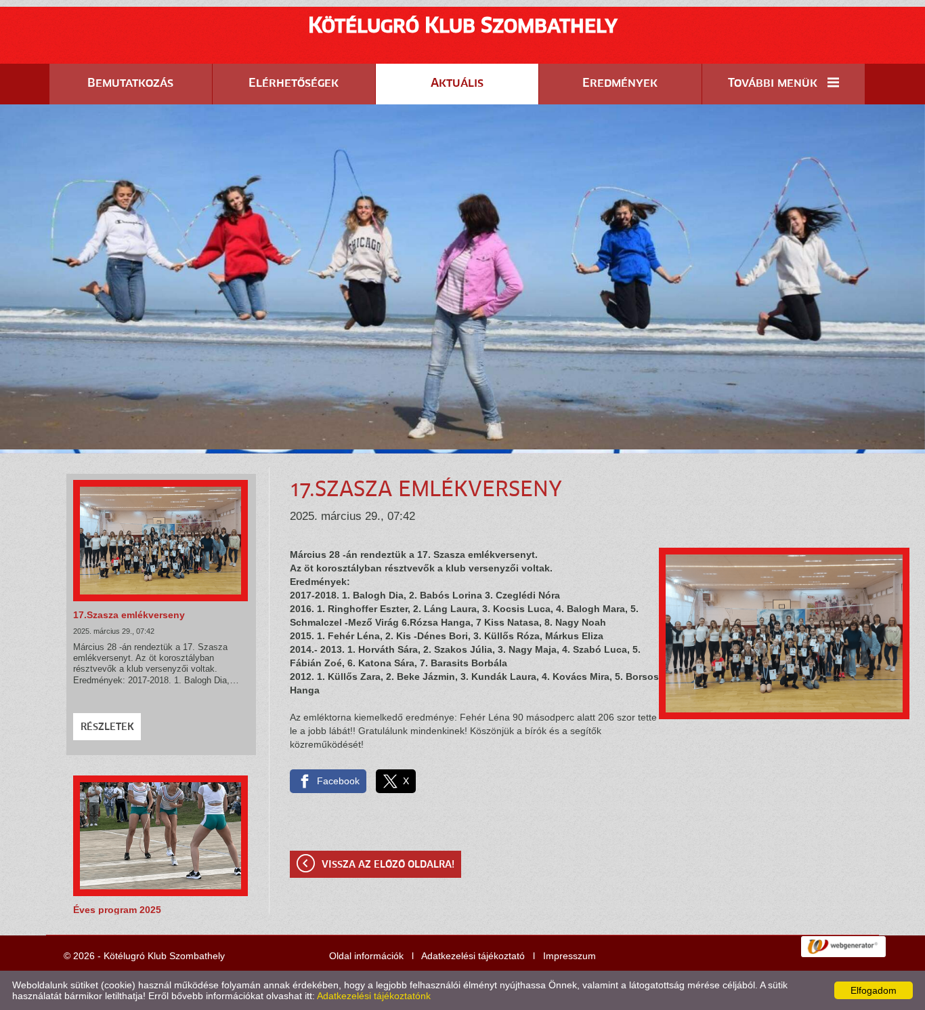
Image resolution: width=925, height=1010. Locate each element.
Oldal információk (366, 955)
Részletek (107, 727)
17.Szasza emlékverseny (129, 614)
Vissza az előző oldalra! (388, 865)
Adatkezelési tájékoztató (473, 955)
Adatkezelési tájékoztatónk (374, 995)
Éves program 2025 (117, 909)
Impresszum (569, 955)
